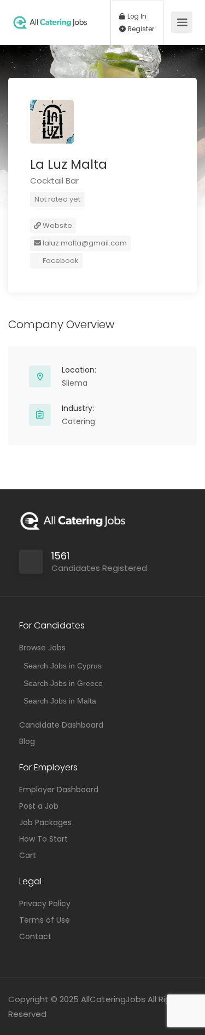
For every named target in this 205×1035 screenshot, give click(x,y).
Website (56, 225)
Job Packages (45, 822)
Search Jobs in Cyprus (63, 665)
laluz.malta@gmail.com (84, 243)
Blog (27, 741)
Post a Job (38, 805)
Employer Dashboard (58, 789)
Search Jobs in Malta (60, 700)
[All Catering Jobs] (50, 12)
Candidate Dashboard (61, 724)
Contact (35, 936)
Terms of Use (44, 919)
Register (140, 29)
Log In (136, 16)
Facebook (60, 260)
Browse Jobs (42, 647)
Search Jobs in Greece (63, 683)
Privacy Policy (45, 903)
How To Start (43, 838)
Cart (27, 855)
